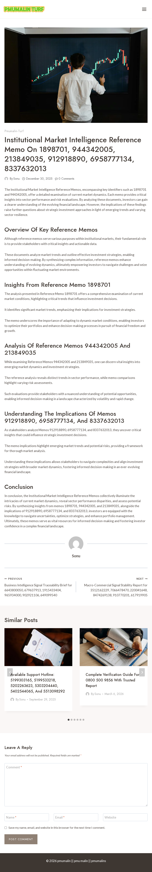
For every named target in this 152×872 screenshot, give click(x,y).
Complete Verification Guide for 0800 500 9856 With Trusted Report (112, 680)
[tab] (69, 720)
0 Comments (66, 179)
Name (11, 817)
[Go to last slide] (10, 672)
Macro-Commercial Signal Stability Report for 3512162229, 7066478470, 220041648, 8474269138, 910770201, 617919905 (116, 587)
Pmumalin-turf (14, 131)
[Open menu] (144, 9)
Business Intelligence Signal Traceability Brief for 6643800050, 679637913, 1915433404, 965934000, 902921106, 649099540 (38, 587)
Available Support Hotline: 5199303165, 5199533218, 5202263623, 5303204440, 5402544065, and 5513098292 (37, 683)
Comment (14, 767)
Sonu (16, 179)
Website (110, 817)
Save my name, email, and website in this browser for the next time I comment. (57, 827)
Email (60, 817)
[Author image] (6, 179)
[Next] (142, 672)
